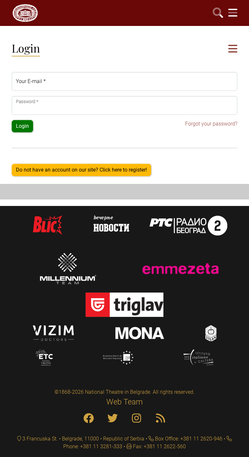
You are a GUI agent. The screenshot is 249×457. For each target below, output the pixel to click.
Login (22, 126)
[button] (232, 49)
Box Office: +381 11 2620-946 (188, 439)
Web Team (124, 401)
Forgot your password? (211, 124)
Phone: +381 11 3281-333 (92, 446)
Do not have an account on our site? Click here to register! (81, 170)
